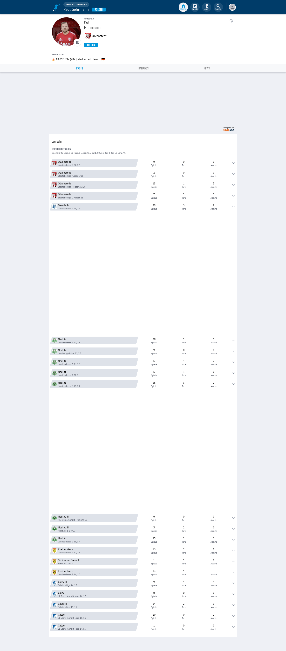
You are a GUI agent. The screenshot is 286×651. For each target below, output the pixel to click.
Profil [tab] (79, 68)
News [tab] (207, 68)
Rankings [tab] (144, 68)
